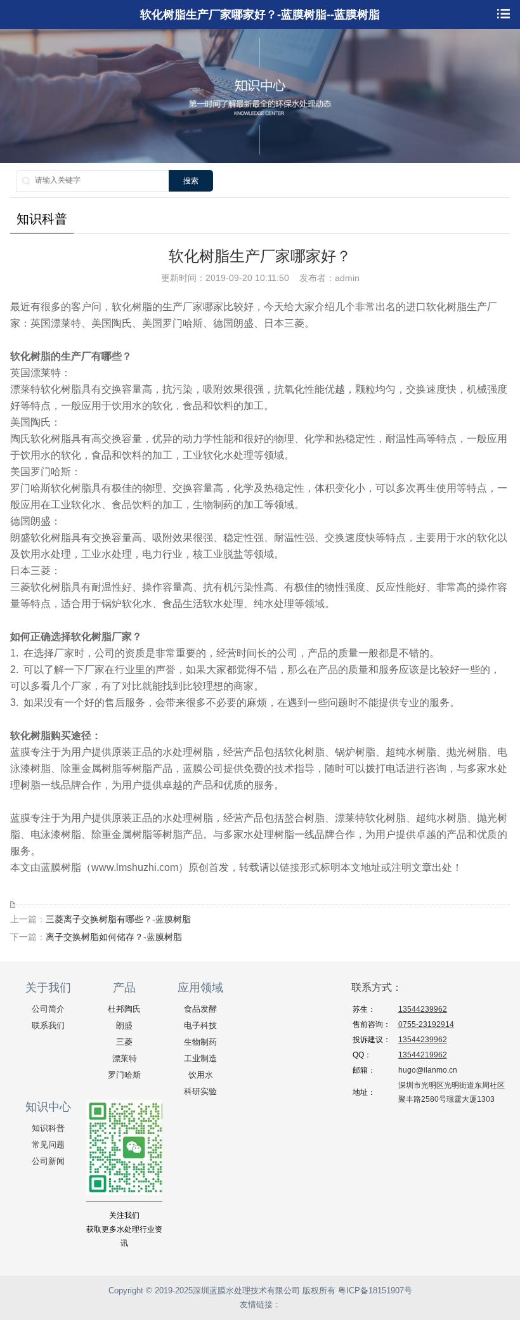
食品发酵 (200, 1009)
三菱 (124, 1042)
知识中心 (48, 1107)
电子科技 (200, 1025)
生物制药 (200, 1042)
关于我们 (48, 987)
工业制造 (200, 1058)
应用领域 (200, 987)
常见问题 (48, 1144)
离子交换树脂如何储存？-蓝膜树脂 (114, 937)
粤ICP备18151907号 (375, 1290)
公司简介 (48, 1009)
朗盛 (124, 1025)
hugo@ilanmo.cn (427, 1070)
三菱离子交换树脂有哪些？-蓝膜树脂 (118, 919)
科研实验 (200, 1091)
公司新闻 (48, 1161)
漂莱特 (124, 1058)
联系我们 (48, 1025)
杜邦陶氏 (124, 1009)
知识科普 (48, 1128)
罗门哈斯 (124, 1075)
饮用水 (200, 1075)
